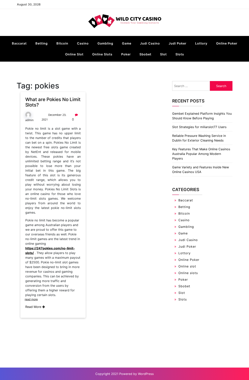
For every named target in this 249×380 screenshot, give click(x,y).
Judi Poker (177, 43)
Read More (33, 307)
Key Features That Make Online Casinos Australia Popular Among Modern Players (201, 153)
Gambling (105, 43)
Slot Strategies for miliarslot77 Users (199, 127)
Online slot (74, 54)
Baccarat (19, 43)
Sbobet (145, 54)
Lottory (201, 43)
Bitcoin (62, 43)
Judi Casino (150, 43)
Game (126, 43)
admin (29, 120)
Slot (163, 54)
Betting (41, 43)
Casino (83, 43)
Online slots (102, 54)
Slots (179, 54)
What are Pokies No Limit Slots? (53, 102)
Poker (126, 54)
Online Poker (226, 43)
